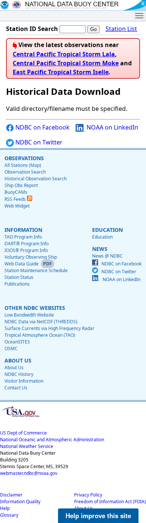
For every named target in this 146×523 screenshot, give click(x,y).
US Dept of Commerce (23, 433)
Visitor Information (23, 381)
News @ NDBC (107, 256)
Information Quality (20, 501)
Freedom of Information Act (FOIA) (110, 501)
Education (102, 237)
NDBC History (18, 374)
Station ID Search (32, 29)
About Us (14, 367)
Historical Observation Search (35, 178)
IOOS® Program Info (26, 250)
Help (5, 508)
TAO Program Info (23, 237)
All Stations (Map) (22, 165)
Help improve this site (98, 515)
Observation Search (25, 172)
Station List (121, 29)
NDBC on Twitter (38, 142)
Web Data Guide (21, 264)
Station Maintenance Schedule (36, 270)
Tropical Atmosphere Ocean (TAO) (39, 335)
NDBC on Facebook (42, 127)
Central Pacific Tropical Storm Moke (66, 63)
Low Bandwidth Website (29, 315)
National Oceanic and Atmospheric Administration (52, 439)
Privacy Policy (88, 495)
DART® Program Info (26, 243)
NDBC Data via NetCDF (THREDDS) (40, 321)
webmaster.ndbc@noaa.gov (28, 473)
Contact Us (15, 388)
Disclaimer (11, 495)
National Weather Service (26, 446)
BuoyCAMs (15, 192)
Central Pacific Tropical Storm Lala (64, 54)
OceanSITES (17, 342)
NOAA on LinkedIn (111, 127)
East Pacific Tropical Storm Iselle (61, 72)
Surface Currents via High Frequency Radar (49, 328)
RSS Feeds (15, 199)
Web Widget (17, 206)
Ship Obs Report (21, 185)
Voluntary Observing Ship (30, 257)
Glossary (9, 515)
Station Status (18, 277)
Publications (17, 284)
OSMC (11, 348)
